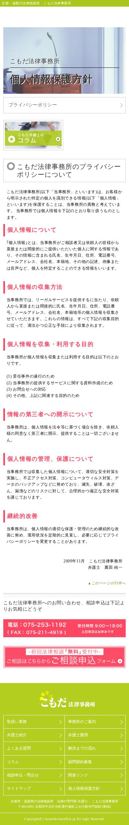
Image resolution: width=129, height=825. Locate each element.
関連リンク (78, 775)
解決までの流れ (82, 748)
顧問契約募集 (80, 762)
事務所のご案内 (82, 721)
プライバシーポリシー (33, 104)
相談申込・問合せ (23, 775)
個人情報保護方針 (84, 788)
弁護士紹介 (17, 735)
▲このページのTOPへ (107, 583)
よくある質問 (19, 748)
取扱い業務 (17, 721)
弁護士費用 (78, 735)
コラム (13, 762)
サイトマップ (19, 788)
